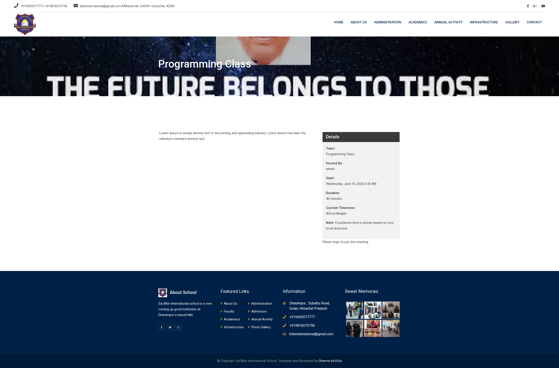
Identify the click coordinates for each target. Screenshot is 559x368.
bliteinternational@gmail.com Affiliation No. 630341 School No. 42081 (127, 6)
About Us (359, 22)
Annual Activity (448, 22)
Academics (418, 22)
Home (338, 22)
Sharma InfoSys (330, 361)
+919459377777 (302, 317)
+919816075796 (302, 325)
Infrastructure (484, 22)
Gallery (512, 22)
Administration (387, 22)
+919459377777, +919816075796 (44, 6)
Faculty (229, 311)
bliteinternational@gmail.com (311, 334)
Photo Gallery (261, 327)
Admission (259, 311)
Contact (534, 22)
